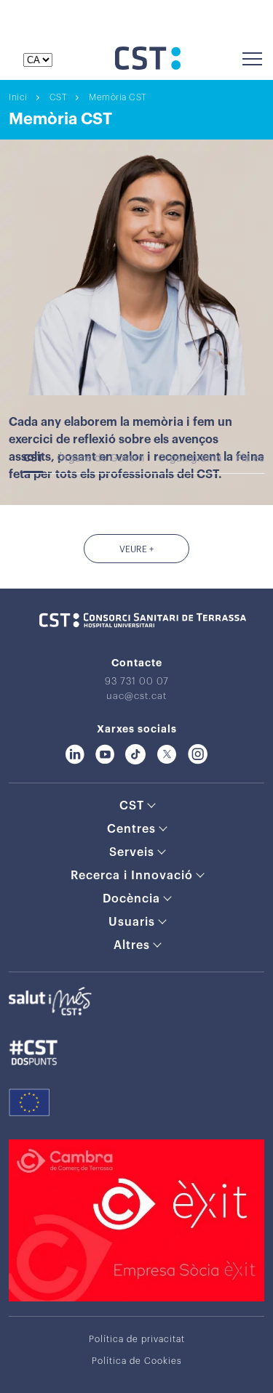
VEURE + (136, 549)
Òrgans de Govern (100, 458)
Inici (18, 97)
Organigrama (190, 458)
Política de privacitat (137, 1339)
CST (59, 97)
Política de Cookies (137, 1361)
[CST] (148, 66)
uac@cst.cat (136, 695)
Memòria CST (118, 97)
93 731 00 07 (137, 681)
